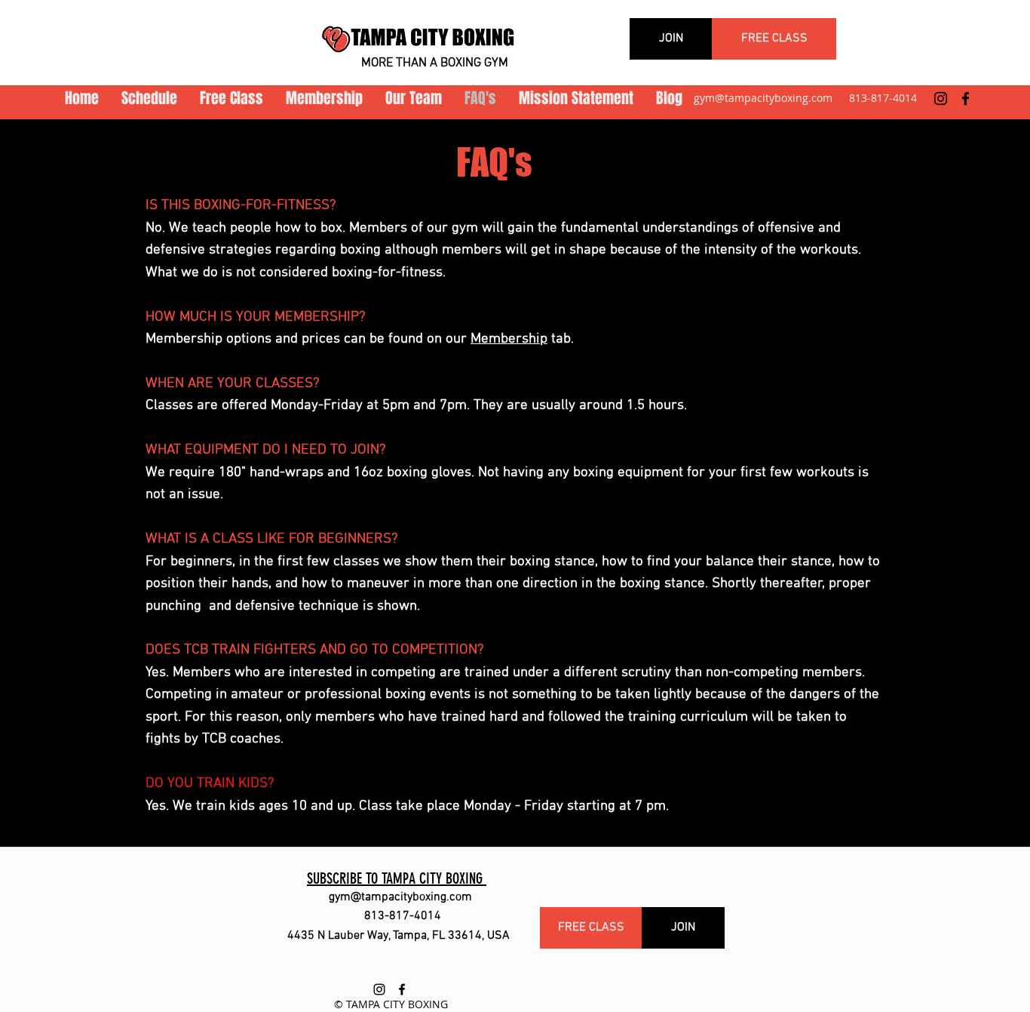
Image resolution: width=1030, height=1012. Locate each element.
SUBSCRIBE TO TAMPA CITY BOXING (396, 878)
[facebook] (965, 98)
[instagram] (940, 98)
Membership (509, 339)
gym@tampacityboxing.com (763, 98)
